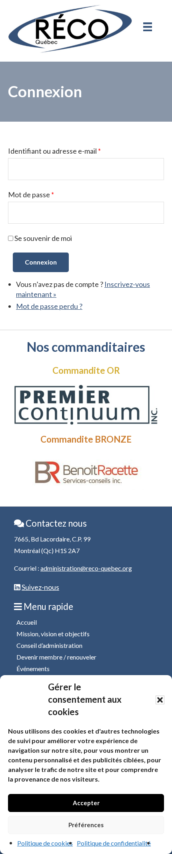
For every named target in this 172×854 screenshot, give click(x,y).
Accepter (86, 802)
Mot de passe (31, 194)
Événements (33, 668)
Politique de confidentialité (114, 843)
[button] (160, 700)
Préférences (86, 824)
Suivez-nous (40, 587)
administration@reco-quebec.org (86, 568)
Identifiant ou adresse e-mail (54, 150)
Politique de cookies (45, 843)
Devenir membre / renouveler (56, 657)
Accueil (26, 622)
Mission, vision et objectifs (53, 633)
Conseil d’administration (49, 645)
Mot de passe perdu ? (49, 306)
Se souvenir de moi (43, 238)
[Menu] (148, 27)
